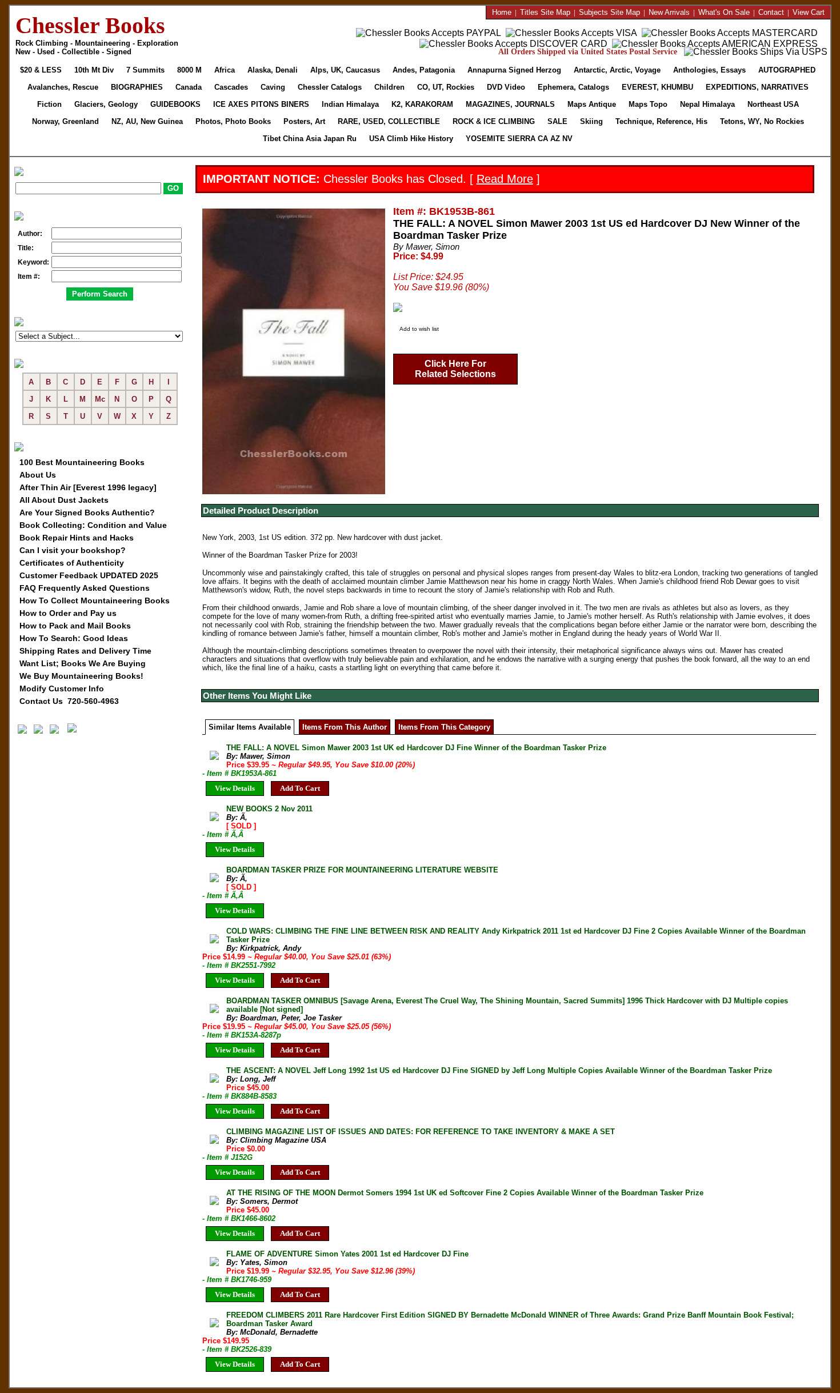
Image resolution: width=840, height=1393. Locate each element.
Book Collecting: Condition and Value (93, 525)
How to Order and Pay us (68, 613)
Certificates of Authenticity (71, 562)
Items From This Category (444, 727)
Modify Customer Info (61, 688)
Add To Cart (300, 788)
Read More (505, 179)
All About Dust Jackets (64, 500)
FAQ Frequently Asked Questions (84, 588)
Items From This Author (344, 727)
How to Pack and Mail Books (75, 625)
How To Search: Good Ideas (73, 638)
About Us (37, 474)
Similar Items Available (250, 727)
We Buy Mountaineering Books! (81, 676)
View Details (235, 788)
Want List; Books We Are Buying (82, 663)
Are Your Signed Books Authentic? (87, 512)
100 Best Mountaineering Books (82, 462)
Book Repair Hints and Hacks (76, 537)
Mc (100, 399)
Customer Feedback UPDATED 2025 (88, 575)
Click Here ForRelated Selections (455, 369)
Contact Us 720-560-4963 (69, 701)
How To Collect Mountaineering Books (94, 600)
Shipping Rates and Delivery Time (85, 650)
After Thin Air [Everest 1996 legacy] (88, 487)
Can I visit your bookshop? (72, 550)
